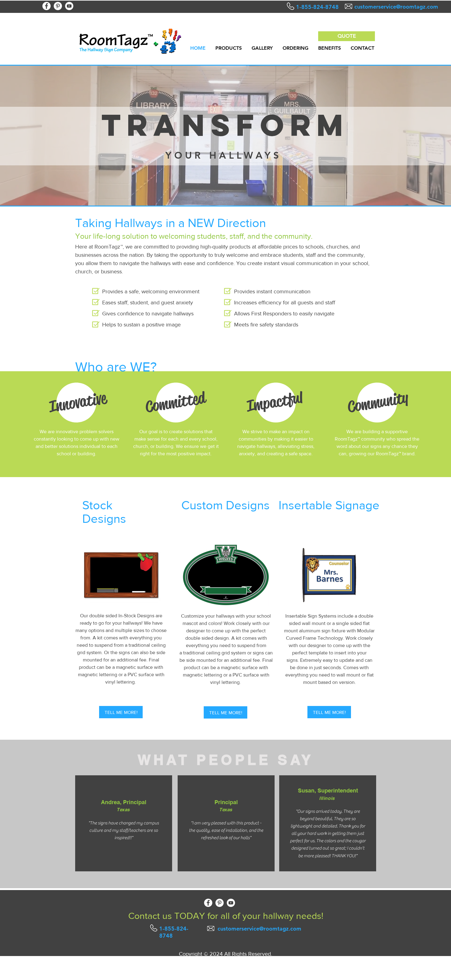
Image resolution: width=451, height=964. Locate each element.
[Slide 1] (225, 190)
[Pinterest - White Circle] (58, 6)
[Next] (417, 135)
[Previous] (33, 135)
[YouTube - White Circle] (69, 6)
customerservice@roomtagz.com (396, 6)
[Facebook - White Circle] (46, 6)
